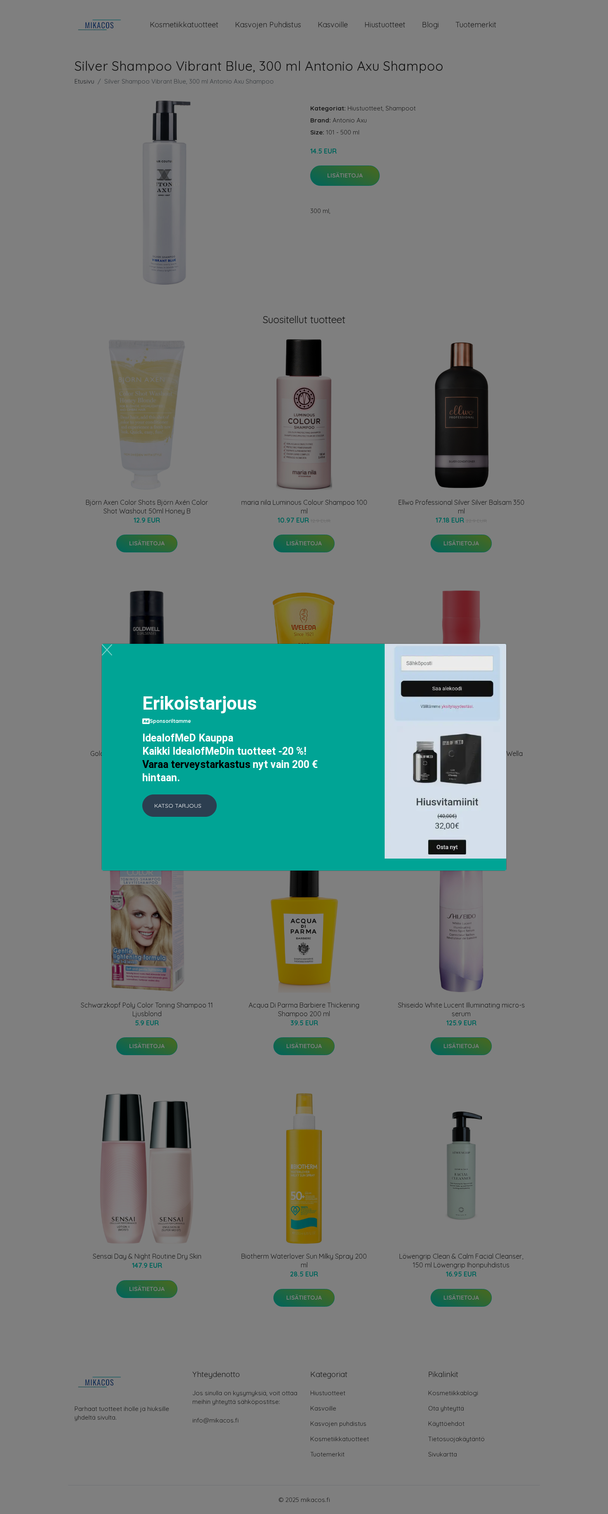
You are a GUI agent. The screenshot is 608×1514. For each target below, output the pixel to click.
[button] (179, 805)
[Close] (107, 650)
